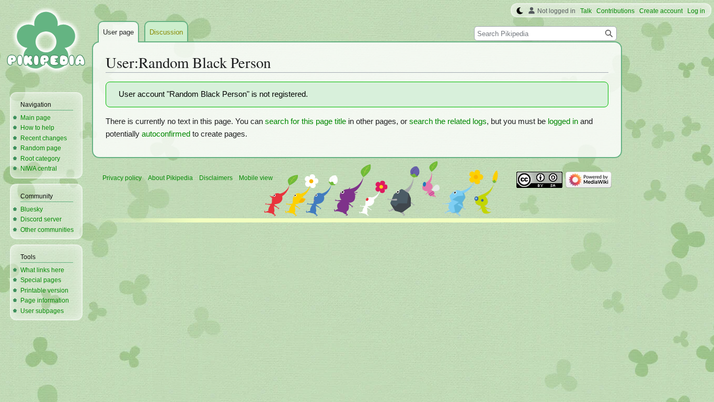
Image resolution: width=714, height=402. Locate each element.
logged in (563, 121)
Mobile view (256, 178)
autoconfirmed (166, 134)
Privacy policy (122, 178)
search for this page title (305, 121)
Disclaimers (216, 178)
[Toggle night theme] (519, 11)
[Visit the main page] (46, 42)
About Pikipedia (170, 178)
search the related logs (448, 121)
